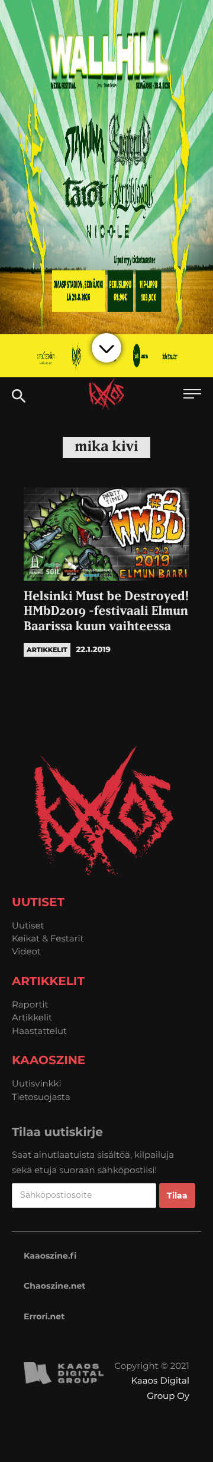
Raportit (30, 1004)
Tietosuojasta (41, 1097)
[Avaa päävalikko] (192, 395)
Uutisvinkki (37, 1083)
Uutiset (28, 925)
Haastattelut (39, 1031)
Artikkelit (32, 1017)
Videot (26, 951)
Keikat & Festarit (48, 938)
